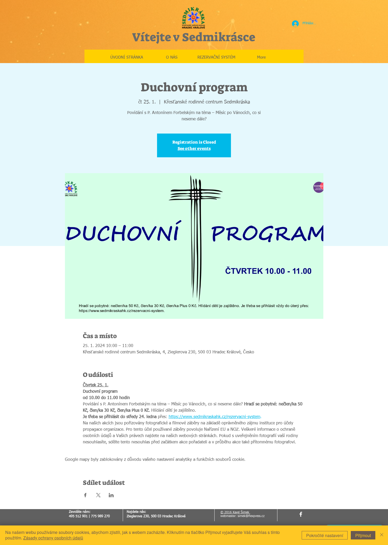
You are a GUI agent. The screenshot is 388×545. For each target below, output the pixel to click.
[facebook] (300, 514)
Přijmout (363, 535)
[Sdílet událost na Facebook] (85, 495)
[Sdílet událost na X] (98, 495)
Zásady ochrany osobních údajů (53, 538)
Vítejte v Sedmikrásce (193, 37)
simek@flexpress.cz (251, 516)
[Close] (381, 535)
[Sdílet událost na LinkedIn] (111, 495)
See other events (194, 148)
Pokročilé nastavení (324, 535)
